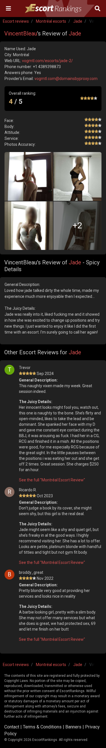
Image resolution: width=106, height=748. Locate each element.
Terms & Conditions (42, 727)
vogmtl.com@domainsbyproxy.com (66, 78)
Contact (11, 727)
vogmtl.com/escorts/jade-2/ (47, 60)
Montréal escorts (51, 21)
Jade (77, 21)
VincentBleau (20, 33)
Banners (73, 727)
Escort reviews (16, 21)
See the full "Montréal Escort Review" (52, 480)
